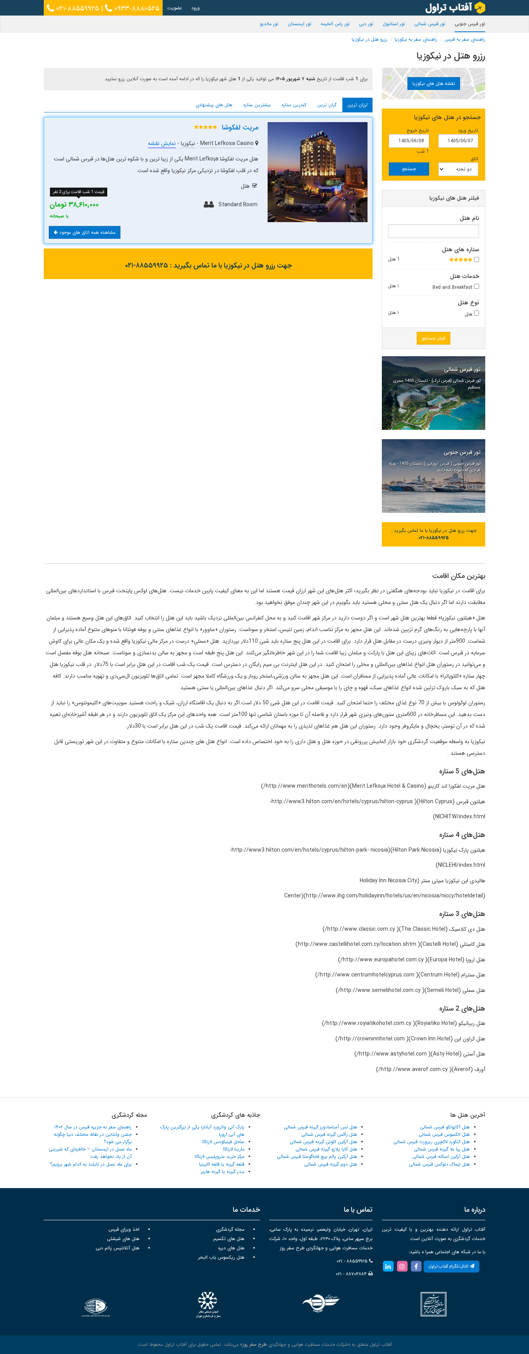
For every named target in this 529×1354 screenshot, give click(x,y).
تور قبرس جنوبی (470, 24)
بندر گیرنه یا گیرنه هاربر (222, 1171)
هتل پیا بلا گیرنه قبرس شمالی (442, 1149)
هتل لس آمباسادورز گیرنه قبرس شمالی (320, 1127)
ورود (195, 8)
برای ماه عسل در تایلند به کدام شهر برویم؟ (91, 1164)
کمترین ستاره (294, 105)
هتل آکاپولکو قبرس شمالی (445, 1127)
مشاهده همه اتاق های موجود (86, 232)
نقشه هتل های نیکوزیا (433, 83)
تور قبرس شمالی (429, 24)
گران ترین (327, 105)
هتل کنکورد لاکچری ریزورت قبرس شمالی (431, 1141)
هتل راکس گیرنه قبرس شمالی (329, 1134)
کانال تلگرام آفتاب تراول (449, 1266)
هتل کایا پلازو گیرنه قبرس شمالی (326, 1149)
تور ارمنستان (299, 24)
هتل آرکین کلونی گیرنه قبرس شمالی (323, 1141)
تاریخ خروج (418, 130)
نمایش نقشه (162, 143)
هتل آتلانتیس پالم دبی (117, 1248)
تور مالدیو (269, 24)
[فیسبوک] (416, 1266)
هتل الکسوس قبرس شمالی (444, 1134)
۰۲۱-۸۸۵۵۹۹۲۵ (76, 8)
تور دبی (366, 24)
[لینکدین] (388, 1266)
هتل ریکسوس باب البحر (221, 1257)
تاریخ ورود (468, 130)
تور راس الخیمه (335, 24)
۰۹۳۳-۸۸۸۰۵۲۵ (136, 8)
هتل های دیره (231, 1248)
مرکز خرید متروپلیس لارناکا (219, 1156)
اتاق (474, 158)
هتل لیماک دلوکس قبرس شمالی (439, 1164)
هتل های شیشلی (123, 1238)
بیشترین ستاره (257, 105)
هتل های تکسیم (228, 1238)
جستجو (409, 168)
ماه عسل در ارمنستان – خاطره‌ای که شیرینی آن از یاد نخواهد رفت (90, 1152)
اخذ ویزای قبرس (123, 1229)
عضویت (174, 8)
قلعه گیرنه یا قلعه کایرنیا (221, 1164)
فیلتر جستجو (433, 338)
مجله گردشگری (230, 1229)
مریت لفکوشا (240, 127)
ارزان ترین (357, 105)
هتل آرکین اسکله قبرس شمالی (441, 1156)
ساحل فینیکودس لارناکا (223, 1141)
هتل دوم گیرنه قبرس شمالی (330, 1164)
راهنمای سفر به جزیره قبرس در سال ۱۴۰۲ (93, 1127)
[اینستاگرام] (402, 1266)
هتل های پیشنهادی (214, 105)
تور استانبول (394, 24)
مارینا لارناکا (233, 1149)
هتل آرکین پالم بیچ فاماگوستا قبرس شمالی (317, 1156)
